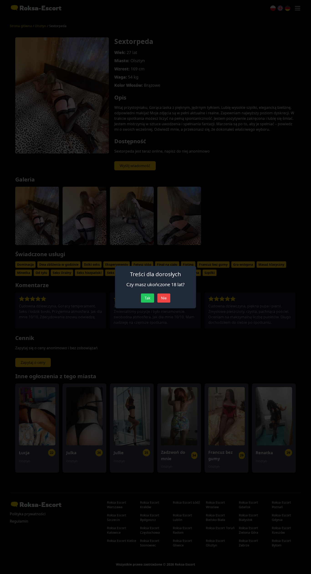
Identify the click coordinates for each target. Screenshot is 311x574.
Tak (147, 298)
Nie (164, 298)
